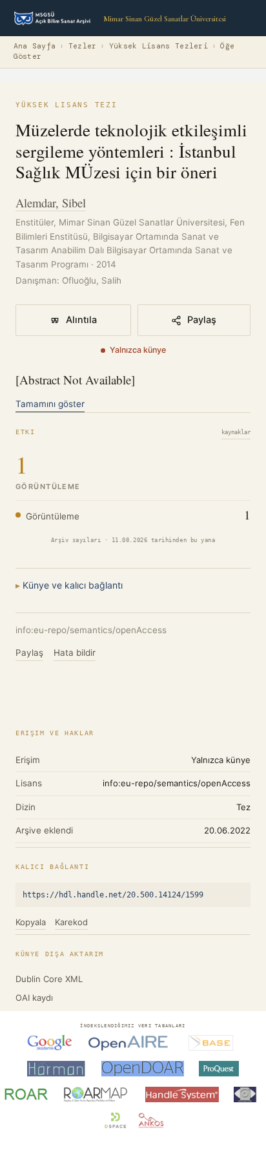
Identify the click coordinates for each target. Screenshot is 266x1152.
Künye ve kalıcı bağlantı (73, 585)
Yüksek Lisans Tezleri (158, 46)
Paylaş (201, 320)
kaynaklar (236, 432)
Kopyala (30, 922)
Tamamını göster (50, 404)
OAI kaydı (34, 997)
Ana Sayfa (35, 46)
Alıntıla (81, 320)
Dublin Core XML (49, 979)
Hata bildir (75, 652)
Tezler (82, 46)
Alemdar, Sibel (50, 202)
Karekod (71, 922)
